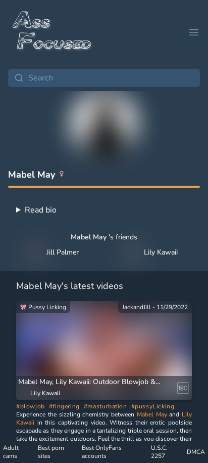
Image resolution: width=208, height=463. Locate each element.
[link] (104, 350)
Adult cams (11, 452)
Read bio (41, 210)
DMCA (196, 452)
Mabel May (152, 414)
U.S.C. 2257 (159, 452)
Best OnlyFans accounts (102, 452)
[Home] (52, 32)
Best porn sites (51, 452)
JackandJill (136, 307)
